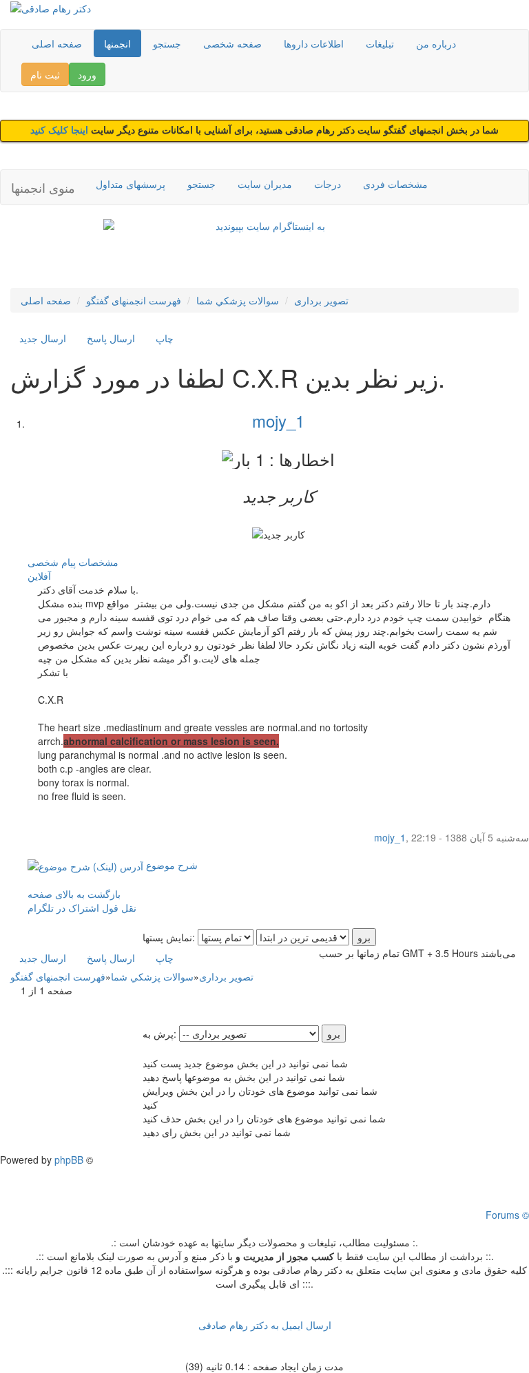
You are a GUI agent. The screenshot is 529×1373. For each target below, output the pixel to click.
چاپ (165, 338)
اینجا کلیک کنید (60, 130)
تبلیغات (380, 43)
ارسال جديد (42, 338)
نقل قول (119, 907)
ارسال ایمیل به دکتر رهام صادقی (264, 1325)
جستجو (167, 43)
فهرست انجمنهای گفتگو (133, 300)
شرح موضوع (170, 865)
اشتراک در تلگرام (63, 907)
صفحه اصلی (57, 43)
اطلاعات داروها (314, 43)
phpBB (68, 1159)
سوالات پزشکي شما (237, 300)
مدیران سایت (265, 184)
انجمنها (117, 43)
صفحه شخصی (232, 43)
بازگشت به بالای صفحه (74, 894)
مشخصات (98, 562)
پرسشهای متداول (130, 184)
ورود (87, 74)
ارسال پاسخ (111, 338)
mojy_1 (278, 420)
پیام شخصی (52, 562)
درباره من (436, 43)
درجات (327, 184)
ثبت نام (45, 74)
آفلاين (39, 576)
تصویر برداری (321, 300)
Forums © (507, 1215)
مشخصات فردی (395, 184)
